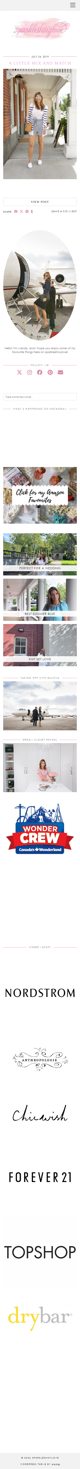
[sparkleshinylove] (40, 21)
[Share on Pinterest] (27, 211)
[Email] (60, 372)
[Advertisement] (40, 905)
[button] (74, 5)
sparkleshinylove (45, 1457)
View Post (40, 201)
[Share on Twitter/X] (21, 211)
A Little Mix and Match (40, 63)
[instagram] (29, 372)
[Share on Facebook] (16, 211)
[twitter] (19, 372)
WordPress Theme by (40, 1464)
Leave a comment (64, 211)
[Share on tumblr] (32, 211)
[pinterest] (50, 372)
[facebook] (39, 372)
